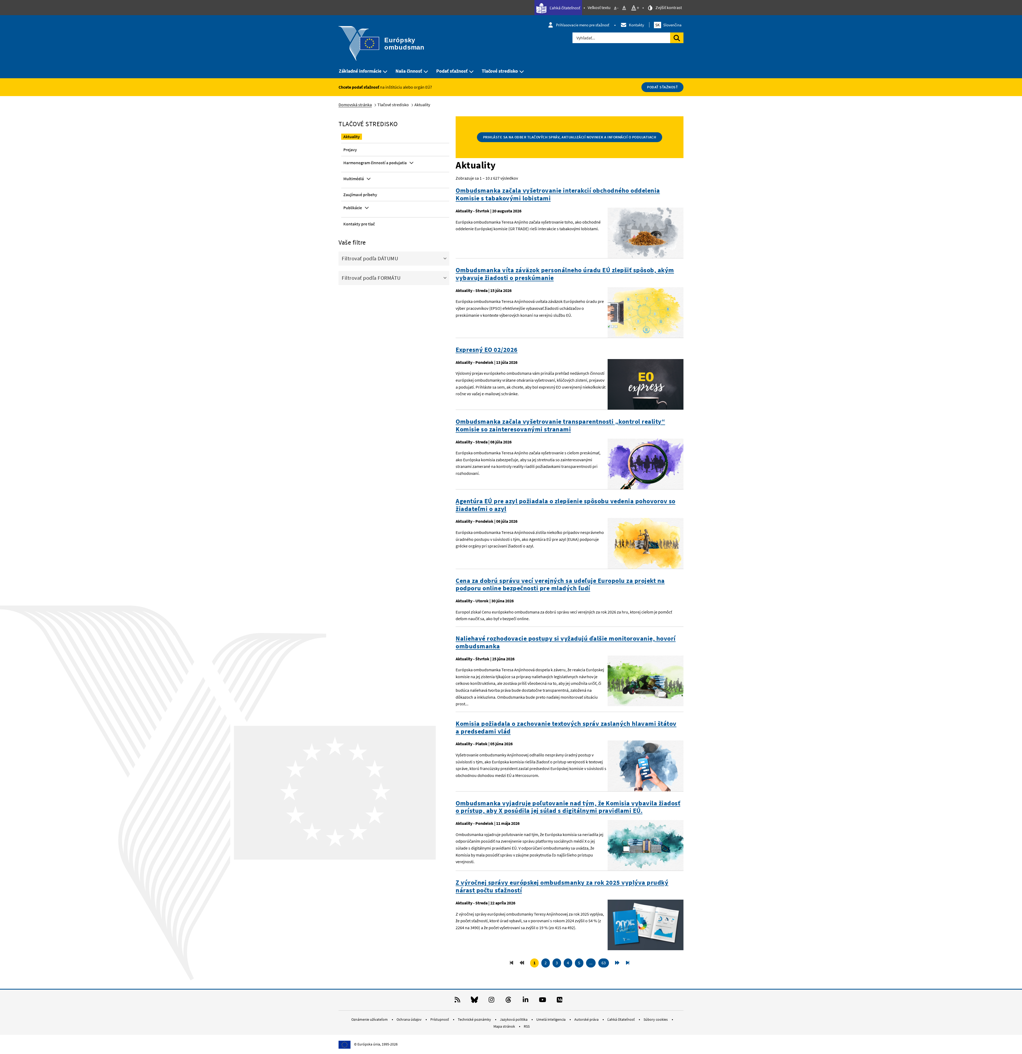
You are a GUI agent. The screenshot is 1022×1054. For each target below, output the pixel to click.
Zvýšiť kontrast (668, 7)
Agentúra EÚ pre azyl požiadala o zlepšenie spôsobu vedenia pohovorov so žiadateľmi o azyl (565, 505)
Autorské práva (586, 1019)
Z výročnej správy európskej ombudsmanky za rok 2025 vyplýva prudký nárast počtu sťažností (562, 886)
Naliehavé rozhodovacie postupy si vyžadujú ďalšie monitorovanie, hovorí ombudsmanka (566, 642)
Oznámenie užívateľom (370, 1019)
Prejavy (350, 149)
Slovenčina (668, 24)
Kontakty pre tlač (359, 224)
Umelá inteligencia (551, 1019)
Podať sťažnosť (452, 71)
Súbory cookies (656, 1019)
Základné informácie (360, 71)
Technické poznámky (475, 1019)
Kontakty (636, 24)
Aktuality (351, 136)
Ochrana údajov (409, 1019)
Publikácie (352, 207)
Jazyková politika (514, 1019)
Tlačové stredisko (500, 71)
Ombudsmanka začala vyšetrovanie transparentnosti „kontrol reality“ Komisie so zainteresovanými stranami (560, 425)
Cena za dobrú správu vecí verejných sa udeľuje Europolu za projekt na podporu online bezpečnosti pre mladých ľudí (560, 584)
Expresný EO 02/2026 (487, 350)
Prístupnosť (440, 1019)
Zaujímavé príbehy (360, 194)
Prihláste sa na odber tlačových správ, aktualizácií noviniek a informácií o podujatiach (569, 137)
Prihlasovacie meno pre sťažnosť (582, 24)
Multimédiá (353, 178)
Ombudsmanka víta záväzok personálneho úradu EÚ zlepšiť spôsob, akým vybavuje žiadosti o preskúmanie (565, 274)
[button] (394, 258)
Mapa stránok (504, 1026)
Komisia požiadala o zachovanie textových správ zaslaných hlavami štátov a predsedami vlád (566, 727)
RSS (527, 1026)
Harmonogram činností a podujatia (375, 162)
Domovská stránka (355, 104)
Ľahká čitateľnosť (564, 7)
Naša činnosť (408, 71)
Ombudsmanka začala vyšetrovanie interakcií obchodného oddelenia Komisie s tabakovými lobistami (558, 194)
